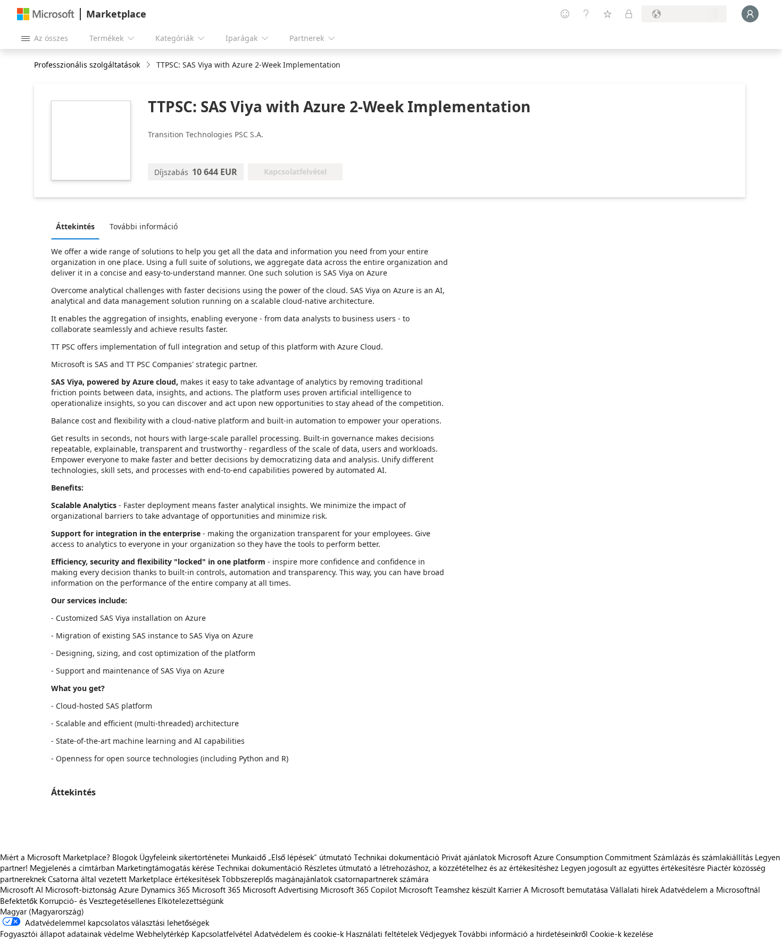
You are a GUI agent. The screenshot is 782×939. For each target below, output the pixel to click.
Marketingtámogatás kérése (165, 867)
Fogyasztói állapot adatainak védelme (67, 933)
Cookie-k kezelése (621, 933)
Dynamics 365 (165, 889)
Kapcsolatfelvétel (222, 933)
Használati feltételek (382, 933)
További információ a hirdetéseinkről (523, 933)
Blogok (124, 857)
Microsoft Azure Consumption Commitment (575, 857)
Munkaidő (248, 857)
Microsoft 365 (216, 889)
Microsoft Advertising (280, 889)
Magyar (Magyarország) (42, 911)
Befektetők (18, 900)
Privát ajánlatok (469, 857)
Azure (129, 889)
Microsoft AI (21, 889)
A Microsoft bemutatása (565, 889)
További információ (144, 226)
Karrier (509, 889)
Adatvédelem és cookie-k (299, 933)
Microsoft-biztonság (81, 889)
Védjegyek (438, 933)
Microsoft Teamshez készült (447, 889)
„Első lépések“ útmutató (310, 857)
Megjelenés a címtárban (72, 867)
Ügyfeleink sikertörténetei (184, 857)
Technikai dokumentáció (396, 857)
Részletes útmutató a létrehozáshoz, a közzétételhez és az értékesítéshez (431, 867)
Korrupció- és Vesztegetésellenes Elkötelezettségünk (131, 900)
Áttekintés (75, 226)
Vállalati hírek (634, 889)
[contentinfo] (149, 65)
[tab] (78, 226)
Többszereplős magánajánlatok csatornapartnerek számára (325, 879)
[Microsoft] (45, 14)
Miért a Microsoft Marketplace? (55, 857)
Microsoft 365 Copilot (358, 889)
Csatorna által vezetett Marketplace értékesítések (134, 879)
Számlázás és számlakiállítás (703, 857)
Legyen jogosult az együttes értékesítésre (633, 867)
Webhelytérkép (162, 933)
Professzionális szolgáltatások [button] (87, 65)
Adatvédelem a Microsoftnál (710, 889)
